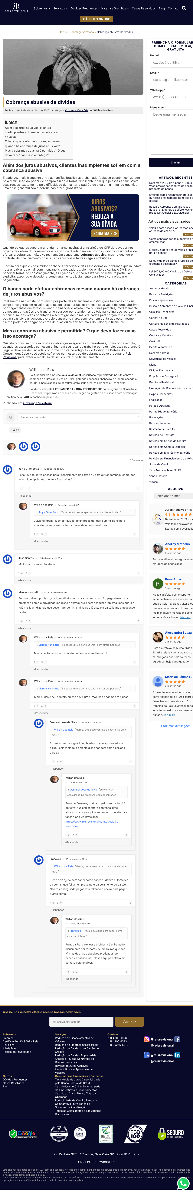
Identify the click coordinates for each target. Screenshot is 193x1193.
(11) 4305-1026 (117, 1038)
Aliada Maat (10, 1048)
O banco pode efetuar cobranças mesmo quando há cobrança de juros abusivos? (33, 144)
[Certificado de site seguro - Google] (23, 1134)
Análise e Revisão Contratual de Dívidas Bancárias (74, 1060)
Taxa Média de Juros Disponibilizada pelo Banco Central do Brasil (77, 1081)
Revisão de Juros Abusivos (71, 1065)
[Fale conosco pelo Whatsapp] (183, 1183)
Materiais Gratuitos (113, 8)
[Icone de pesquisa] (184, 8)
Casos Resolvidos (144, 8)
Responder (25, 495)
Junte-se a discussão (33, 417)
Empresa (8, 1038)
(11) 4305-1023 (117, 1041)
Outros (7, 1076)
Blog (162, 8)
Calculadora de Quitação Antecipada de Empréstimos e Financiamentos (77, 1088)
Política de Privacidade (17, 1051)
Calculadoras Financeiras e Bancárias (79, 1076)
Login (15, 429)
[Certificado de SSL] (171, 1134)
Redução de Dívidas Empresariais (75, 1055)
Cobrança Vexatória (82, 32)
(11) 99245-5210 (117, 1044)
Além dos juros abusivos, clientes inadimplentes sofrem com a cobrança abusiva (31, 132)
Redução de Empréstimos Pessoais (76, 1044)
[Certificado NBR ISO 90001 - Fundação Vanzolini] (68, 1134)
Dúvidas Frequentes (84, 8)
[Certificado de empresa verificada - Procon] (106, 1134)
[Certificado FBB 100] (135, 1134)
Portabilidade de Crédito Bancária (76, 1100)
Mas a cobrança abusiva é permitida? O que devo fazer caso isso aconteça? (35, 153)
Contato (173, 8)
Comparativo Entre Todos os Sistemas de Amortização (72, 1105)
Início (63, 32)
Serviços (59, 8)
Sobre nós (40, 8)
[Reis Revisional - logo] (16, 8)
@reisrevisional (161, 1039)
